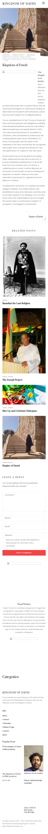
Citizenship (6, 723)
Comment (10, 495)
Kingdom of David (14, 65)
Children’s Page (8, 727)
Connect (5, 719)
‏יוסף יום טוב (6, 780)
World (4, 300)
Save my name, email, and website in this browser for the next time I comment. (22, 543)
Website (8, 535)
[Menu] (43, 3)
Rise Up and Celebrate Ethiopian (19, 410)
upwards (6, 55)
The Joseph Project (12, 379)
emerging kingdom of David (18, 56)
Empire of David (36, 217)
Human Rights (18, 55)
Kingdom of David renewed (23, 59)
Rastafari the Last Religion (16, 303)
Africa (4, 377)
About (4, 716)
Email (8, 526)
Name (8, 518)
